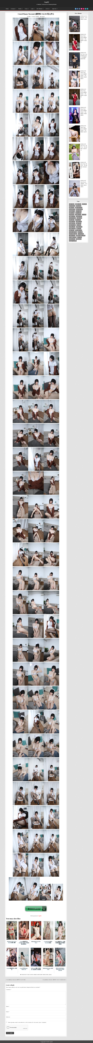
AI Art (47, 9)
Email (7, 1011)
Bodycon (79, 209)
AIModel (78, 204)
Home (7, 9)
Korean (79, 227)
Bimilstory (78, 207)
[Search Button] (87, 9)
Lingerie (44, 974)
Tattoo (80, 234)
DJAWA (79, 218)
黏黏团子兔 (72, 241)
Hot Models (39, 9)
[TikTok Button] (83, 9)
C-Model (78, 214)
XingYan (72, 239)
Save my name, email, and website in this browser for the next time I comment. (27, 1022)
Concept (13, 9)
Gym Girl (54, 9)
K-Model (72, 227)
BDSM (78, 206)
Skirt (80, 232)
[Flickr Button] (81, 9)
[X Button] (76, 9)
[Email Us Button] (85, 9)
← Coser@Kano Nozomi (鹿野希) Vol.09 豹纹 (15, 980)
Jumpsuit (72, 225)
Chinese (72, 216)
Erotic (77, 220)
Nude (71, 230)
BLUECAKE (72, 209)
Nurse (47, 974)
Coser (26, 9)
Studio (19, 9)
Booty (78, 211)
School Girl (72, 232)
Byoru (71, 214)
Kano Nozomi (39, 974)
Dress (71, 220)
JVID (79, 225)
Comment (8, 989)
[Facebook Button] (77, 9)
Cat (84, 214)
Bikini (71, 207)
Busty (25, 974)
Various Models (80, 235)
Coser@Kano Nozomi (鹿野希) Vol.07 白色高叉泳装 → (55, 980)
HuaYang (72, 223)
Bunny (71, 213)
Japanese (43, 16)
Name (7, 1006)
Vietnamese (72, 237)
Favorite (72, 221)
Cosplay (31, 974)
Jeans (78, 223)
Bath (84, 204)
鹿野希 (50, 974)
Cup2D (46, 2)
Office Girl (78, 230)
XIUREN (78, 239)
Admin (29, 16)
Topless (72, 235)
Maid (79, 228)
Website (8, 1017)
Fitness (78, 221)
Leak (32, 9)
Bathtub (72, 206)
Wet (79, 237)
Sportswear (73, 234)
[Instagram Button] (79, 9)
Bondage (72, 211)
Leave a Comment (36, 16)
